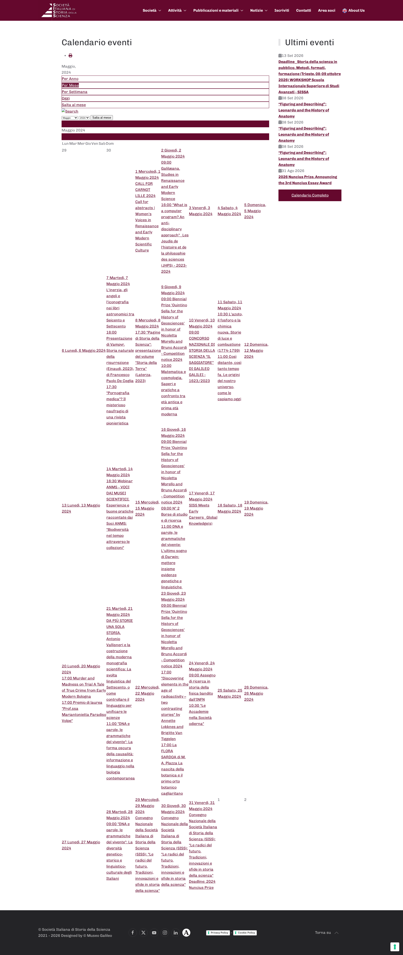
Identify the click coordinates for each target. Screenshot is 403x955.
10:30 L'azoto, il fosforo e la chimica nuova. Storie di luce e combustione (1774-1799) (230, 332)
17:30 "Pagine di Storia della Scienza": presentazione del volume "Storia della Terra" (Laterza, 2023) (148, 356)
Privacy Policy (219, 932)
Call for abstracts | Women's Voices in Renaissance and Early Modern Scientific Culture (147, 226)
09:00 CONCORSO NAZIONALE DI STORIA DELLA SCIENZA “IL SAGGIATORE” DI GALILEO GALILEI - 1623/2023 (202, 356)
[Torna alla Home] (59, 10)
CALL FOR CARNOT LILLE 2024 (145, 189)
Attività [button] (175, 10)
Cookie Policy (246, 932)
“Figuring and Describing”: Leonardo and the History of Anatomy (303, 110)
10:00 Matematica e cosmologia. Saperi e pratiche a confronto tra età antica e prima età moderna (173, 389)
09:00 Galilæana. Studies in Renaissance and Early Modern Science (172, 180)
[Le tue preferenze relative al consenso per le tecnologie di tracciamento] (394, 946)
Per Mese (70, 85)
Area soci (326, 10)
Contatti (303, 10)
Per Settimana (74, 92)
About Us (356, 10)
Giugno (68, 136)
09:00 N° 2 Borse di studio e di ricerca (174, 514)
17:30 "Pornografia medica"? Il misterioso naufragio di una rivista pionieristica (117, 405)
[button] (336, 933)
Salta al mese (74, 105)
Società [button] (149, 10)
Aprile (67, 123)
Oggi (66, 98)
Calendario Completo (310, 195)
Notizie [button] (256, 10)
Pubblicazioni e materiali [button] (216, 10)
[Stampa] (70, 55)
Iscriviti (281, 10)
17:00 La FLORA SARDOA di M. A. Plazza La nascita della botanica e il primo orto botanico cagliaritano (173, 769)
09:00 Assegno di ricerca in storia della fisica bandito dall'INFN (202, 687)
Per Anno (70, 78)
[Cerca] (70, 111)
